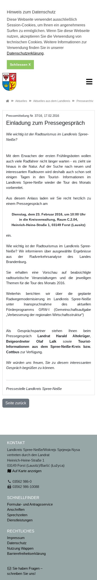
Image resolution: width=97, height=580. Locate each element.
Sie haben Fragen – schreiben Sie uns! (24, 571)
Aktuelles (21, 101)
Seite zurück (15, 403)
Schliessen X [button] (20, 64)
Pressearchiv (85, 101)
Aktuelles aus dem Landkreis (51, 101)
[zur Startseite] (9, 81)
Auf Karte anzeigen (26, 471)
